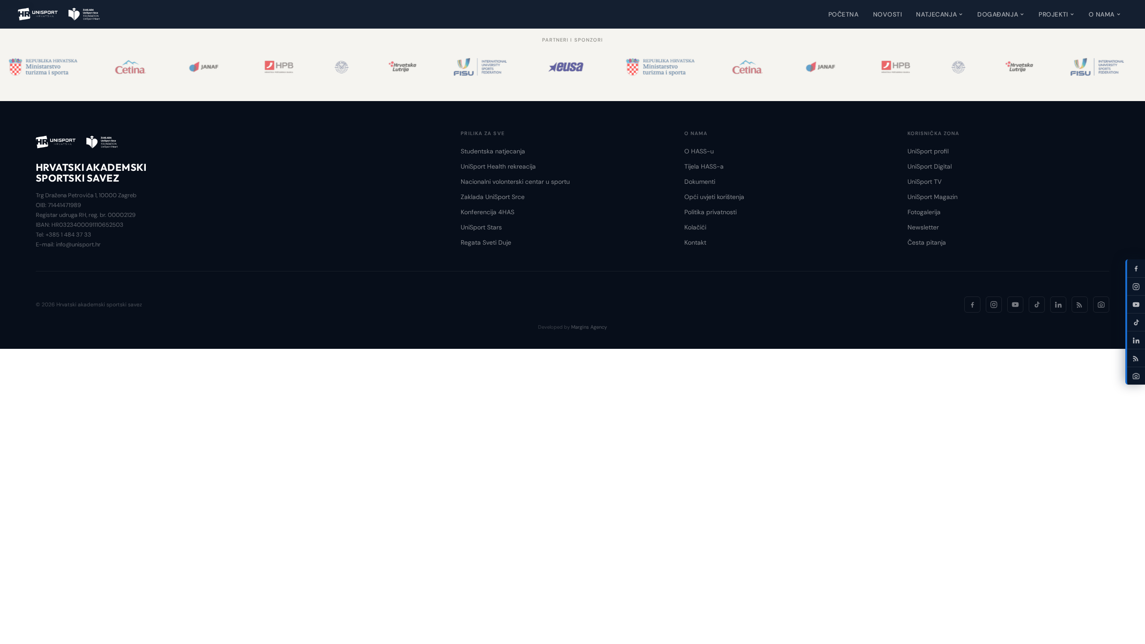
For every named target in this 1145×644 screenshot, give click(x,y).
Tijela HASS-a (704, 166)
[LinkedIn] (1058, 305)
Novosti (887, 14)
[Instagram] (994, 305)
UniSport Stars (481, 227)
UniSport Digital (930, 166)
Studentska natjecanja (493, 151)
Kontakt (695, 242)
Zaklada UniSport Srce (493, 197)
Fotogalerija (924, 212)
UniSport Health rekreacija (498, 166)
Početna (843, 14)
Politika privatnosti (710, 212)
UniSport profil (928, 151)
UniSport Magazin (933, 197)
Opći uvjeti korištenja (714, 197)
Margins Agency (589, 327)
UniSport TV (924, 182)
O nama (1102, 14)
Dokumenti (699, 182)
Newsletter (923, 227)
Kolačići (695, 227)
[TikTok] (1037, 305)
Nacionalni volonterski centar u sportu (515, 182)
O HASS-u (699, 151)
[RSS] (1080, 305)
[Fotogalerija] (1101, 305)
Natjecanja (936, 14)
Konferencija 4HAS (487, 212)
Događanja (997, 14)
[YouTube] (1015, 305)
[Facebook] (972, 305)
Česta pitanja (927, 242)
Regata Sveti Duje (486, 242)
